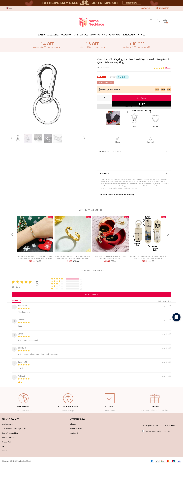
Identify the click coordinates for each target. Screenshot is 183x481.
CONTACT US (145, 8)
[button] (16, 95)
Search (4, 448)
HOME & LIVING (128, 35)
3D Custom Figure (98, 35)
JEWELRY (41, 35)
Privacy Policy (7, 439)
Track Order (164, 8)
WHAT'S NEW (114, 35)
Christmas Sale (81, 35)
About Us (73, 421)
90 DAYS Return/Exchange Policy (14, 425)
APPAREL (141, 35)
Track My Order (7, 421)
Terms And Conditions (10, 430)
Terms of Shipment (9, 434)
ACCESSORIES (53, 35)
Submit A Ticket (76, 425)
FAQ (3, 443)
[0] (165, 21)
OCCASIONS (66, 35)
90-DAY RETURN (124, 194)
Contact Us (74, 430)
